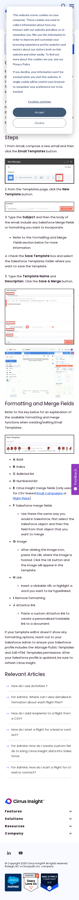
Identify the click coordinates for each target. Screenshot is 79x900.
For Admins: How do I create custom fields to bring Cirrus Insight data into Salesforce (41, 751)
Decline (39, 123)
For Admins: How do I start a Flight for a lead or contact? (41, 770)
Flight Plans (21, 498)
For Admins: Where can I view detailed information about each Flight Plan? (41, 699)
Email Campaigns (49, 493)
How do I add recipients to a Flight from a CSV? (41, 716)
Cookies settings (39, 101)
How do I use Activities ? (29, 686)
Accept (39, 112)
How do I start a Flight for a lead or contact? (41, 732)
